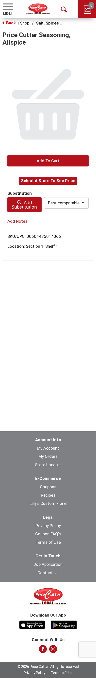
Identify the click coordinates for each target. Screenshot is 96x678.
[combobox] (66, 202)
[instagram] (53, 650)
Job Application (48, 564)
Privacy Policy (48, 525)
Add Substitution (24, 204)
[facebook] (43, 650)
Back (10, 22)
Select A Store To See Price (48, 180)
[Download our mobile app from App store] (32, 624)
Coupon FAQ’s (48, 533)
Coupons (48, 486)
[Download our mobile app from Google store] (64, 624)
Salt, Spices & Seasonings (61, 23)
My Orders (48, 456)
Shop (24, 23)
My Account (48, 448)
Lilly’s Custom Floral (48, 503)
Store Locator (48, 464)
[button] (48, 160)
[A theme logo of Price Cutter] (38, 8)
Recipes (48, 495)
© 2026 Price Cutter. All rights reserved (48, 667)
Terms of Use (48, 542)
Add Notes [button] (17, 221)
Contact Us (48, 572)
